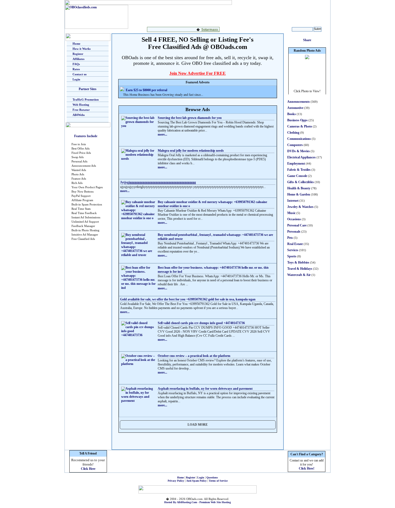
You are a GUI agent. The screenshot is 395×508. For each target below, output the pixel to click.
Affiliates (78, 59)
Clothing (293, 132)
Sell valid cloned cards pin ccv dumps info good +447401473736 (201, 323)
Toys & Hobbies (298, 262)
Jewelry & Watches (300, 207)
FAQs (76, 64)
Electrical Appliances (301, 157)
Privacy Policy (176, 480)
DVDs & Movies (298, 151)
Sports (291, 256)
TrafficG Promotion (86, 99)
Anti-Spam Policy (196, 480)
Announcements (298, 102)
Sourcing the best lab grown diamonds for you (190, 118)
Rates (76, 69)
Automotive (295, 108)
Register (78, 53)
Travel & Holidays (299, 269)
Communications (299, 139)
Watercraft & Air (299, 275)
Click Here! (306, 468)
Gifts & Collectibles (300, 182)
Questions (212, 477)
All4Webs (79, 114)
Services (292, 250)
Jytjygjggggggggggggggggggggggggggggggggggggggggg (158, 182)
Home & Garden (298, 194)
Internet (293, 201)
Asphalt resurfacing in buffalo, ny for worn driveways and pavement (205, 388)
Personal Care (297, 225)
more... (162, 134)
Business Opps (297, 120)
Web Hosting (81, 104)
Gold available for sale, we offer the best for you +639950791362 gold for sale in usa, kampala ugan (188, 299)
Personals (293, 231)
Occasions (294, 219)
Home (76, 43)
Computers (295, 145)
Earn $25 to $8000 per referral (146, 90)
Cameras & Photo (299, 126)
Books (291, 114)
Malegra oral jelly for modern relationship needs (191, 150)
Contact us (80, 74)
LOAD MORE (198, 425)
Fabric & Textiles (299, 170)
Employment (296, 163)
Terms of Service (218, 480)
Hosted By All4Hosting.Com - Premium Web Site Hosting (197, 502)
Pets (290, 238)
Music (291, 213)
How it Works (82, 48)
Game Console (297, 176)
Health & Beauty (298, 188)
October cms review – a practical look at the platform (194, 356)
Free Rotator (81, 109)
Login (76, 79)
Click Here (88, 469)
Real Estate (295, 244)
